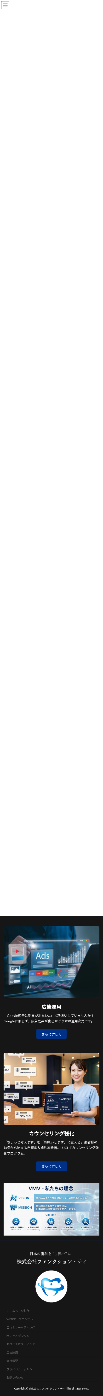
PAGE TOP (95, 1349)
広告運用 (12, 1353)
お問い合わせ (15, 1377)
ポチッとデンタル (17, 1336)
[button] (51, 1166)
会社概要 (12, 1361)
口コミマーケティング (20, 1327)
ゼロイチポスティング (20, 1344)
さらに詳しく (51, 1034)
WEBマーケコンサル (19, 1319)
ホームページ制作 (17, 1311)
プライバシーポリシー (20, 1369)
